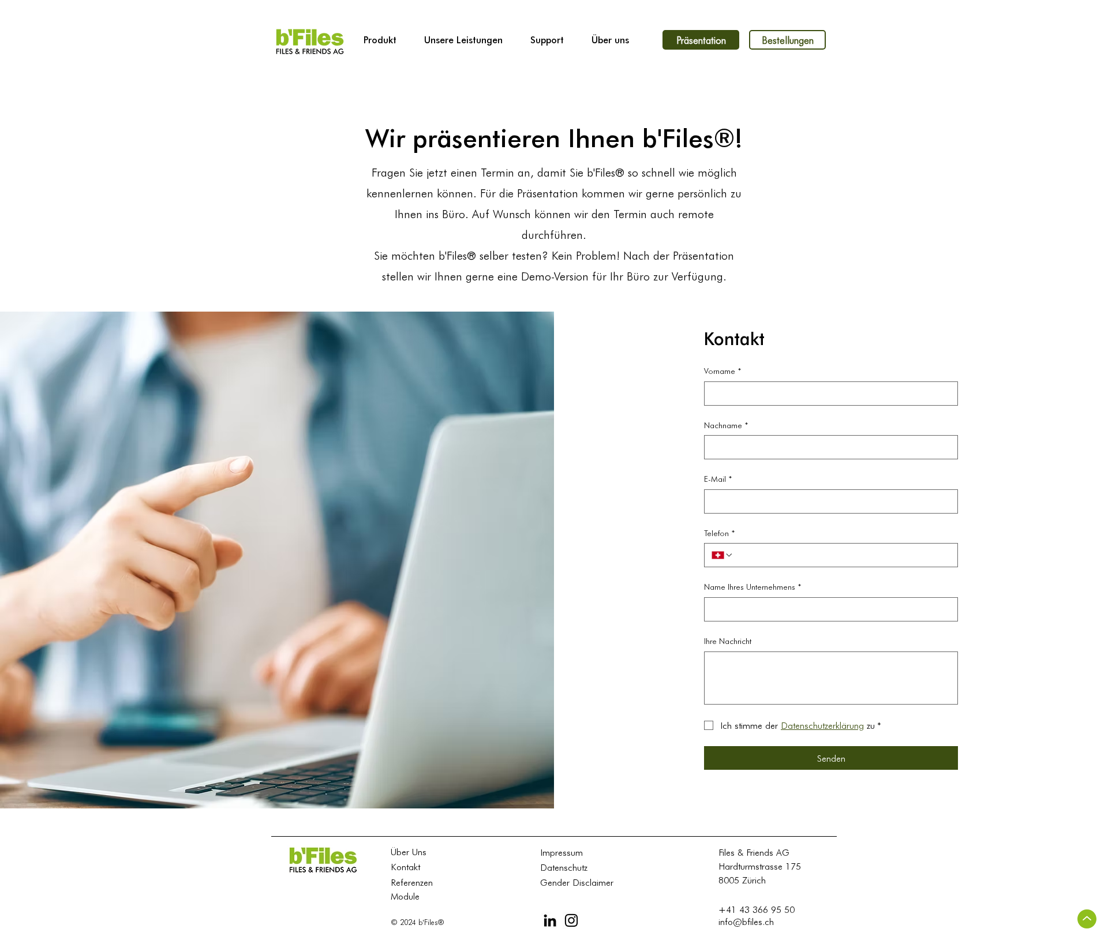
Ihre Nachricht (727, 640)
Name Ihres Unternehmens (753, 586)
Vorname (723, 370)
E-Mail (718, 478)
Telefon (719, 532)
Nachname (726, 425)
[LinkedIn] (550, 920)
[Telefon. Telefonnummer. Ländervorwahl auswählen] (722, 555)
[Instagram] (571, 920)
